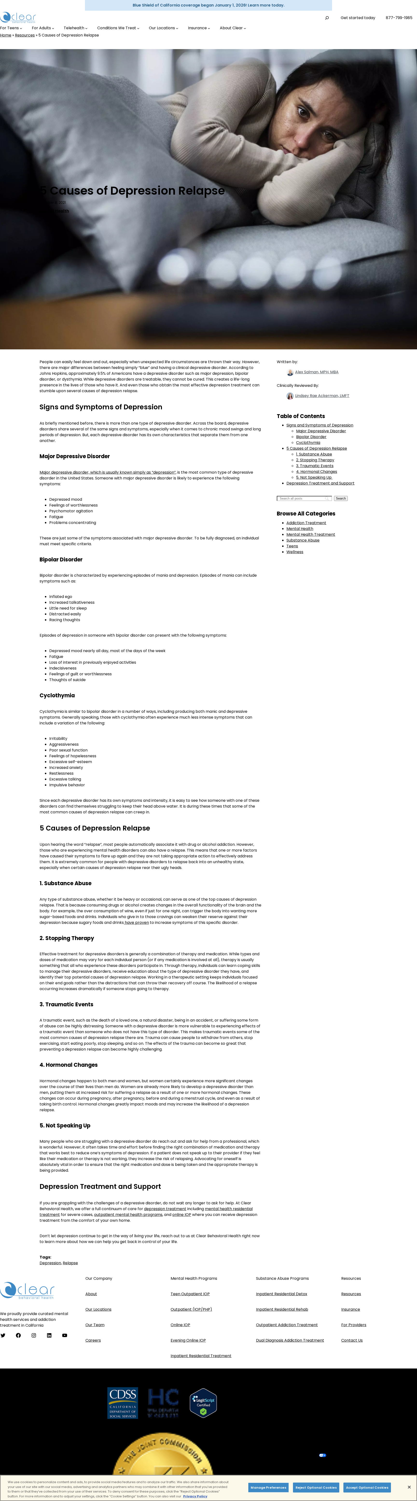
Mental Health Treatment (310, 534)
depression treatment (165, 1209)
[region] (208, 1488)
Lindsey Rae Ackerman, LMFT (322, 395)
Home (5, 35)
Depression (50, 1263)
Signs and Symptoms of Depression (319, 425)
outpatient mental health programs (128, 1214)
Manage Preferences (268, 1487)
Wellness (294, 551)
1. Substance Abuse (314, 454)
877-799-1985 (399, 18)
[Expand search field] (327, 17)
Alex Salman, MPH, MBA (317, 372)
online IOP (181, 1214)
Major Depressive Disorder (321, 431)
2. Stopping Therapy (315, 460)
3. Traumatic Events (315, 466)
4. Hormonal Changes (316, 471)
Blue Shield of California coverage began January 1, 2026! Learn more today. (209, 5)
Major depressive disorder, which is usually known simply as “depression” (108, 472)
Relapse (70, 1263)
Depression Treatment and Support (320, 483)
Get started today (358, 18)
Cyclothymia (308, 442)
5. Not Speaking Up (314, 477)
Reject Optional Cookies (316, 1487)
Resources (25, 35)
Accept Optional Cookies (367, 1487)
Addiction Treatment (306, 522)
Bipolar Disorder (311, 437)
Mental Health (54, 211)
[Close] (409, 1487)
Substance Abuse (303, 540)
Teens (292, 546)
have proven (136, 922)
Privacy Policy (195, 1496)
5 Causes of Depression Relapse (316, 448)
